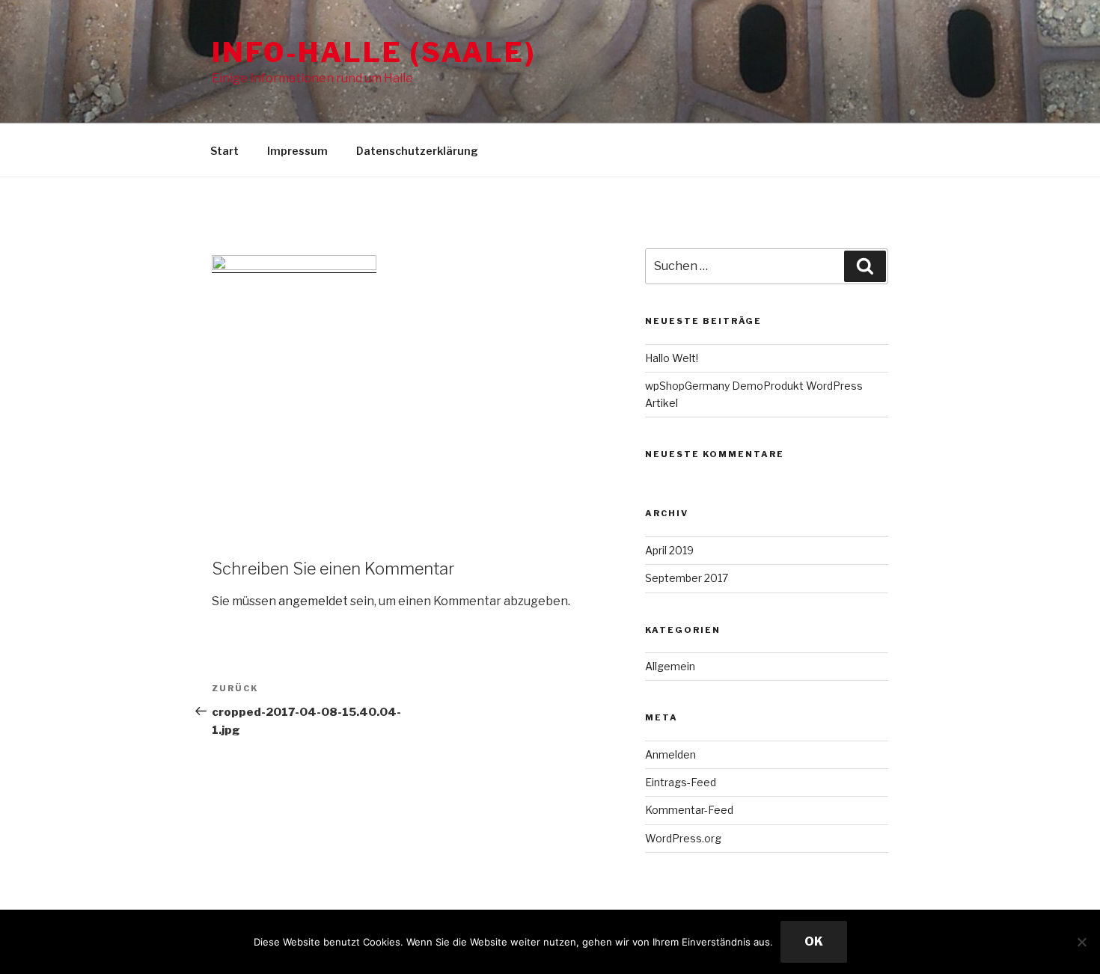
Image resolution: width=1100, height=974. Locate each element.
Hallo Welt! (671, 358)
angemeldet (313, 601)
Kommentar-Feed (689, 809)
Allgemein (670, 666)
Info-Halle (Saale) (374, 52)
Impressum (297, 150)
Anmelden (670, 754)
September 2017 (686, 578)
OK (813, 941)
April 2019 (669, 550)
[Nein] (1081, 941)
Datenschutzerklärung (417, 150)
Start (224, 150)
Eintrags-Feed (680, 782)
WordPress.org (683, 838)
